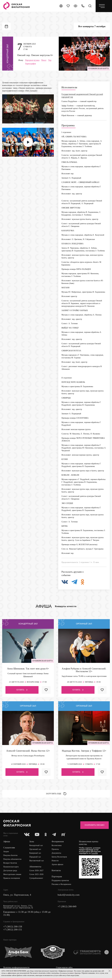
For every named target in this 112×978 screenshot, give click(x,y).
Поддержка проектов (60, 880)
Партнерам (57, 876)
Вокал (43, 60)
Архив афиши (57, 864)
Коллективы (56, 845)
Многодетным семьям (12, 874)
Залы (31, 841)
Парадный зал (35, 857)
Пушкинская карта (11, 867)
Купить (20, 690)
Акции (6, 852)
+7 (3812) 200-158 (12, 926)
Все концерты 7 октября (91, 26)
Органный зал (35, 849)
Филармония (58, 841)
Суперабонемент (36, 878)
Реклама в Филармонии (61, 884)
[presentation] (9, 109)
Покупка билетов (10, 855)
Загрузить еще (53, 794)
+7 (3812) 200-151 (12, 929)
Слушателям (9, 847)
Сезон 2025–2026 (36, 874)
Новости (55, 861)
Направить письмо (94, 825)
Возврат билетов (10, 863)
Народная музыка (32, 60)
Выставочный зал (36, 861)
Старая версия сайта (64, 967)
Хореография (30, 64)
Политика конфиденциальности (16, 967)
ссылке (94, 853)
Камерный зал (35, 853)
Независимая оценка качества (88, 842)
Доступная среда (10, 871)
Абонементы (35, 866)
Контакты (56, 870)
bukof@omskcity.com (68, 894)
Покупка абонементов (12, 859)
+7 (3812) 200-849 (67, 906)
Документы (56, 853)
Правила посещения (11, 878)
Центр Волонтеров (59, 857)
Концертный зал (36, 845)
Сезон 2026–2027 (36, 871)
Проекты (55, 849)
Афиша (6, 841)
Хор (49, 60)
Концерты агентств (65, 606)
